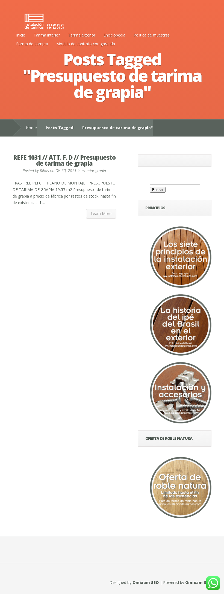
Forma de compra (32, 43)
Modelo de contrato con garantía (85, 43)
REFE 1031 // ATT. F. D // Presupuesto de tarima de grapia (64, 160)
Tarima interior (47, 35)
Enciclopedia (114, 35)
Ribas (44, 170)
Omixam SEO (145, 582)
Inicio (20, 35)
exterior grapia (94, 170)
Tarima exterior (81, 35)
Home (31, 127)
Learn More (101, 213)
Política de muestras (152, 35)
